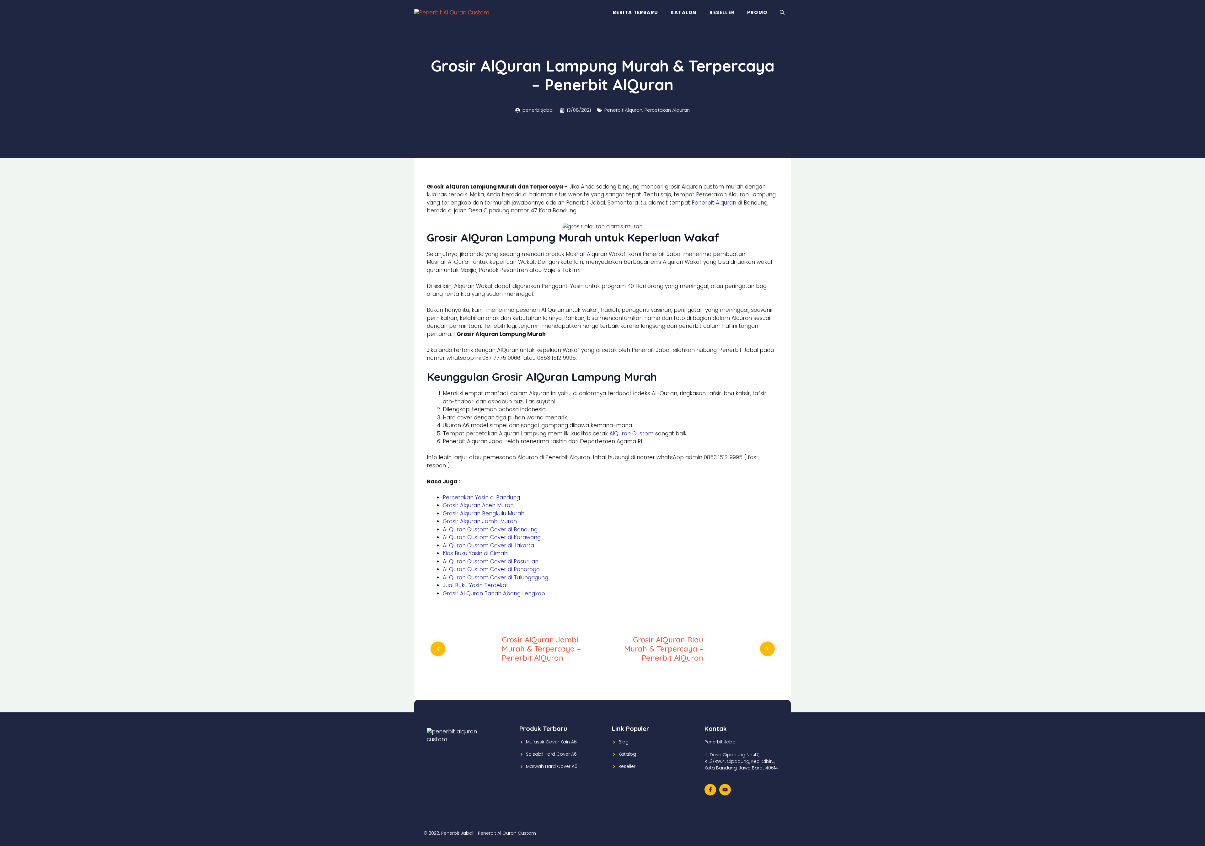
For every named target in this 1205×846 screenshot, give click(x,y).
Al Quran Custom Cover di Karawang (492, 537)
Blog (624, 742)
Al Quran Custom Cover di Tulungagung (495, 577)
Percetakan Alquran (667, 110)
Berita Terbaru (635, 12)
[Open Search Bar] (782, 12)
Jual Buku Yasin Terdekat (475, 585)
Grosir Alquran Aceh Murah (478, 505)
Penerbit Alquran (623, 110)
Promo (757, 12)
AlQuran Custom (631, 433)
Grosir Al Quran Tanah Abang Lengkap (494, 593)
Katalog (684, 12)
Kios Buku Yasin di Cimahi (475, 553)
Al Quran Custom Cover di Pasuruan (490, 561)
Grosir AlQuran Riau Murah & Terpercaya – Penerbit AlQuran (663, 648)
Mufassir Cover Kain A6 (551, 742)
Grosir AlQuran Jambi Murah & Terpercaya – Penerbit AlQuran (541, 648)
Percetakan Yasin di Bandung (481, 497)
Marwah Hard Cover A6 (551, 766)
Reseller (722, 12)
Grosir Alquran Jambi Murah (480, 521)
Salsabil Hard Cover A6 (551, 754)
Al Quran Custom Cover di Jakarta (488, 545)
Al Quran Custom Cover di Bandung (490, 529)
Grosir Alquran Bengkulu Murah (483, 513)
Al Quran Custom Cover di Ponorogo (491, 569)
